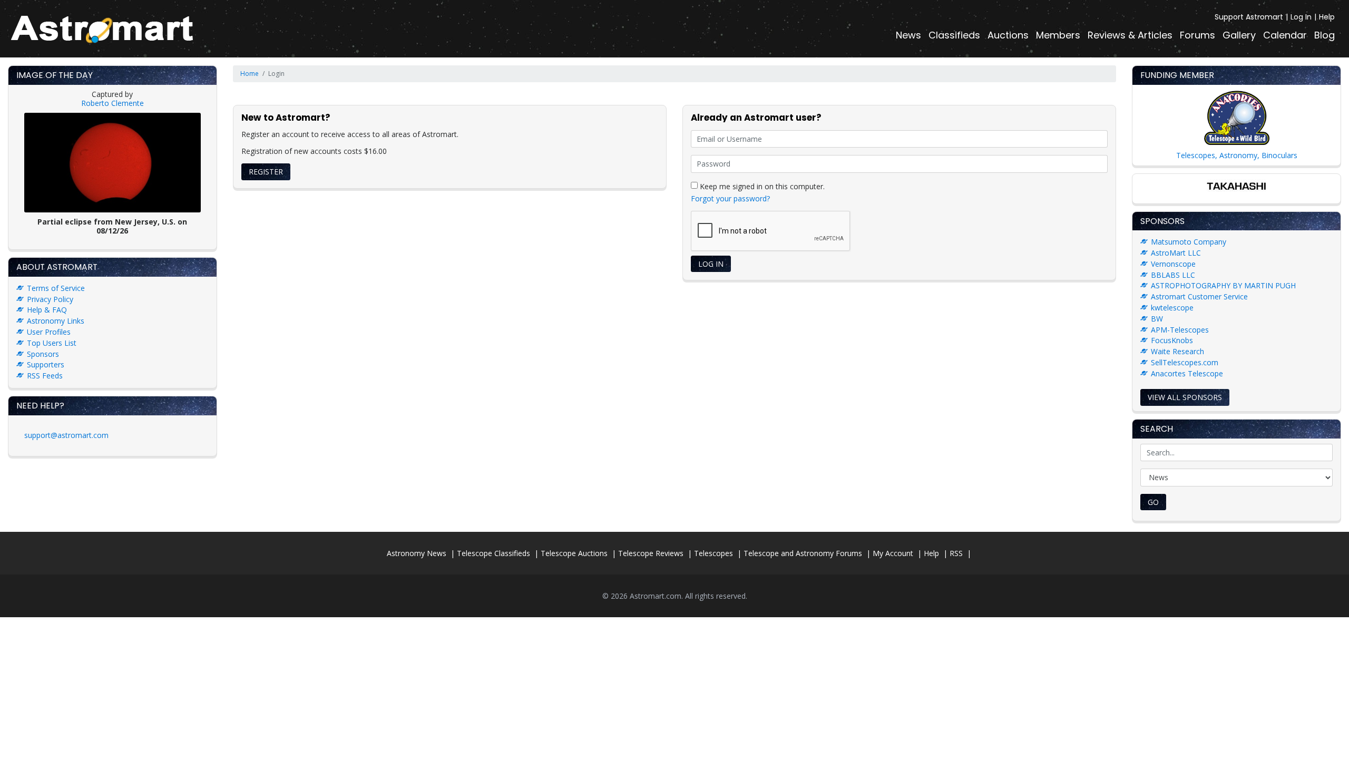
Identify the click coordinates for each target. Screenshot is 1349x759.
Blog (1324, 35)
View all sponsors (1185, 397)
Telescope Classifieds (493, 553)
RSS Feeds (45, 376)
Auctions (1008, 35)
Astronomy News (416, 553)
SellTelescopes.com (1184, 362)
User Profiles (49, 332)
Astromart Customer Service (1199, 296)
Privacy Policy (50, 299)
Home (249, 73)
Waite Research (1177, 351)
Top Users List (51, 343)
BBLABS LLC (1173, 275)
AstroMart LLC (1176, 253)
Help (1327, 17)
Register (266, 172)
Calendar (1285, 35)
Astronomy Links (55, 321)
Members (1058, 35)
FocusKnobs (1172, 340)
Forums (1197, 35)
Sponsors (43, 354)
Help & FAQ (47, 310)
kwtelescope (1172, 308)
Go (1153, 502)
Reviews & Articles (1130, 35)
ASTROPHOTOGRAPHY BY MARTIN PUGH (1223, 285)
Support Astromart (1249, 17)
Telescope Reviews (650, 553)
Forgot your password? (730, 198)
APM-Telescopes (1180, 330)
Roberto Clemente (112, 103)
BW (1157, 319)
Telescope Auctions (574, 553)
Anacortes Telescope (1187, 373)
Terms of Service (56, 288)
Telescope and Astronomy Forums (803, 553)
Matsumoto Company (1188, 242)
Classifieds (954, 35)
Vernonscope (1173, 264)
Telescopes (713, 553)
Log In (1301, 17)
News (908, 35)
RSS (956, 553)
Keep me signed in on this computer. (761, 186)
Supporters (45, 364)
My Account (893, 553)
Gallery (1239, 35)
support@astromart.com (66, 435)
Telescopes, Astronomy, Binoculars (1236, 155)
